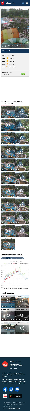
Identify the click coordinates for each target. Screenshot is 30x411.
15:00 (17, 258)
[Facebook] (5, 389)
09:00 (8, 258)
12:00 (12, 258)
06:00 (3, 258)
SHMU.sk (10, 408)
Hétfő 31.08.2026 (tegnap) (13, 101)
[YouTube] (17, 389)
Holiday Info (6, 2)
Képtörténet (8, 103)
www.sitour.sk (13, 368)
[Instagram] (11, 389)
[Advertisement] (15, 87)
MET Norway (16, 408)
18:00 (21, 258)
